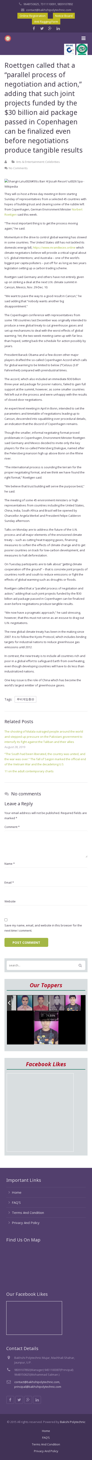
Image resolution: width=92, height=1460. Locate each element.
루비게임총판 (25, 699)
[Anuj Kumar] (25, 1003)
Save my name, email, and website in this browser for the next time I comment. (43, 927)
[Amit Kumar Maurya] (73, 1003)
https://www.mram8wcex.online (54, 247)
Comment (12, 827)
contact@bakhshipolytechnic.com (48, 10)
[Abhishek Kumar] (41, 1003)
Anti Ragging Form (46, 22)
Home (16, 1192)
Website (10, 901)
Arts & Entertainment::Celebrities (38, 162)
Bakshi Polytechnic (72, 1422)
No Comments (18, 168)
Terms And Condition (28, 1212)
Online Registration (33, 16)
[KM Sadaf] (57, 1003)
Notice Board (64, 16)
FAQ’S (16, 1202)
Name (9, 864)
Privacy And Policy (26, 1222)
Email (9, 882)
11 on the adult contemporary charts (29, 771)
